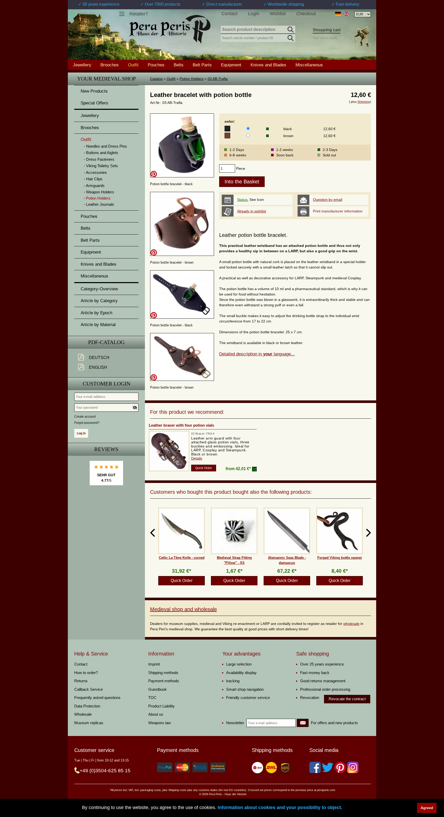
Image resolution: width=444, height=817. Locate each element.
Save (153, 174)
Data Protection (87, 706)
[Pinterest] (340, 767)
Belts (178, 64)
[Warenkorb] (361, 37)
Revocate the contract (347, 699)
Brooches (109, 64)
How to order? (86, 672)
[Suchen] (290, 28)
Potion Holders (191, 79)
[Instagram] (352, 767)
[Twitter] (327, 767)
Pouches (156, 64)
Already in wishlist (251, 211)
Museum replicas (88, 723)
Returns (81, 681)
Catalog (156, 79)
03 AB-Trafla (218, 79)
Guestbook (157, 689)
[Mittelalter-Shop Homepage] (169, 29)
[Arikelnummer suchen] (290, 37)
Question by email (327, 199)
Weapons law (159, 723)
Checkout (306, 13)
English (98, 367)
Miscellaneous (309, 64)
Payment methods (163, 681)
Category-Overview (99, 288)
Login (253, 13)
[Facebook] (315, 767)
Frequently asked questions (97, 697)
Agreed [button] (427, 808)
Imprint (154, 664)
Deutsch (99, 357)
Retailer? (139, 13)
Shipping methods (163, 672)
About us (155, 714)
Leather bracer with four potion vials (181, 425)
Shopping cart (326, 30)
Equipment (231, 64)
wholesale (351, 624)
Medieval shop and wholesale (183, 609)
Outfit (171, 79)
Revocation (309, 697)
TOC (152, 697)
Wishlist (278, 13)
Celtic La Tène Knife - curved (182, 558)
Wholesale (83, 714)
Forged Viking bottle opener (339, 558)
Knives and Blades (268, 64)
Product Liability (161, 706)
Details (196, 458)
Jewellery (82, 64)
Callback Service (88, 689)
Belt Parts (202, 64)
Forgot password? (86, 423)
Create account (85, 416)
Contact (229, 13)
